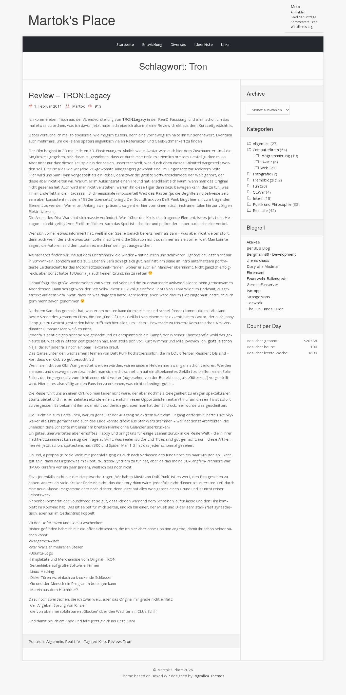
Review (114, 641)
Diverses (178, 44)
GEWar (259, 192)
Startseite (125, 44)
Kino (102, 641)
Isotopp (254, 290)
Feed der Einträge (303, 17)
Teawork (254, 302)
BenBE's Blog (258, 248)
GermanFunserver (262, 284)
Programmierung (275, 155)
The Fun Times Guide (265, 308)
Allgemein (54, 641)
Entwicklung (152, 44)
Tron (127, 641)
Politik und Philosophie (272, 204)
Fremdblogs (263, 179)
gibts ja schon (220, 340)
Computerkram (266, 149)
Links (225, 44)
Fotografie (262, 173)
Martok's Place (71, 19)
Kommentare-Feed (304, 22)
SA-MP (266, 161)
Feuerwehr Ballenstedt (267, 278)
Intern (258, 198)
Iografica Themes (209, 675)
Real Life (72, 641)
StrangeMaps (258, 296)
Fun (256, 186)
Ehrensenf (255, 272)
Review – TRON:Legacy (70, 95)
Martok (78, 106)
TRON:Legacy (134, 119)
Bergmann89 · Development (271, 254)
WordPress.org (302, 27)
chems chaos (258, 260)
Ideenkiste (203, 44)
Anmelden (298, 12)
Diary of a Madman (263, 266)
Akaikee (253, 241)
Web (264, 167)
